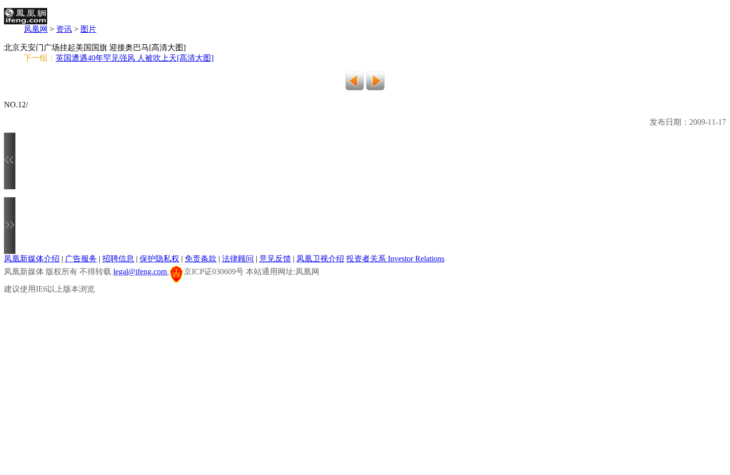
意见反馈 (275, 258)
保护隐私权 (159, 258)
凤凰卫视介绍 (320, 258)
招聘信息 (118, 258)
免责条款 (201, 258)
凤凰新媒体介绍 (32, 258)
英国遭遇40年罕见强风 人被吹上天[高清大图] (135, 58)
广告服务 (81, 258)
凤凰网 (36, 29)
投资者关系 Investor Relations (395, 258)
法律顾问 (238, 258)
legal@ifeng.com (141, 271)
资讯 (64, 29)
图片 (88, 29)
